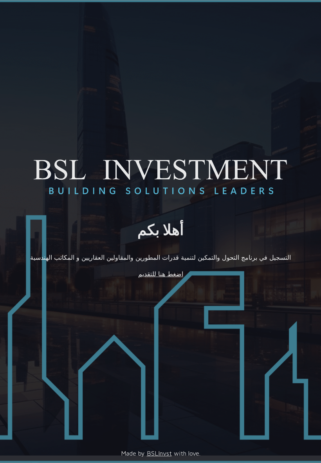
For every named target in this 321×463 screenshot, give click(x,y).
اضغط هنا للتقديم (160, 273)
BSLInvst (159, 453)
